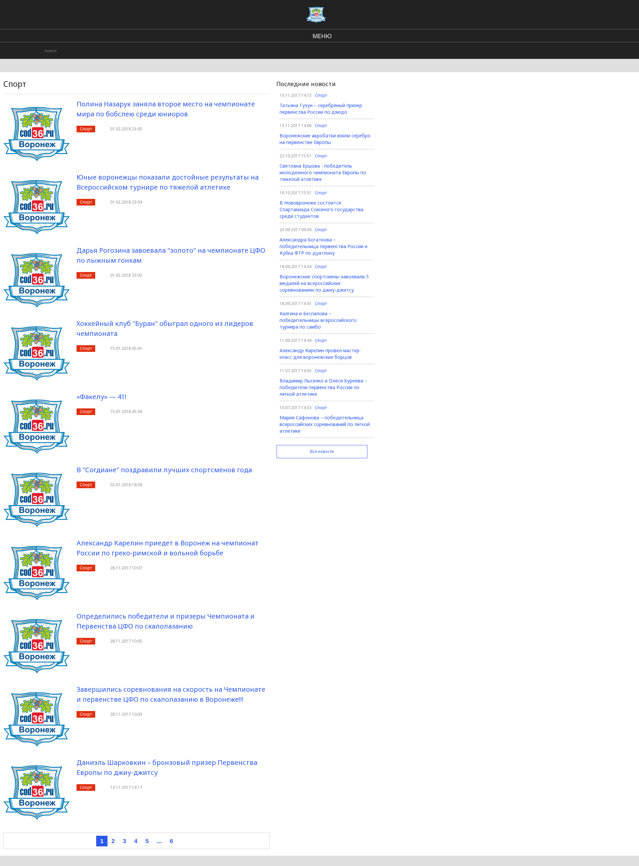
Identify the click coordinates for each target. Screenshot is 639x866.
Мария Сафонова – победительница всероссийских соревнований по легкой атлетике (325, 424)
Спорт (86, 129)
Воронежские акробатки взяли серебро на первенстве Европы (325, 138)
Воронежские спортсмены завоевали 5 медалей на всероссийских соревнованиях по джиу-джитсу (324, 283)
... (159, 841)
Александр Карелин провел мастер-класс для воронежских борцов (320, 353)
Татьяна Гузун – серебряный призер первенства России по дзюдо (321, 108)
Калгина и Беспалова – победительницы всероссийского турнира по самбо (318, 320)
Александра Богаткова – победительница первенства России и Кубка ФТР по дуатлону (323, 246)
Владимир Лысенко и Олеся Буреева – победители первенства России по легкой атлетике (323, 387)
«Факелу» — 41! (101, 396)
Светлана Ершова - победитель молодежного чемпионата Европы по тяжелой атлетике (323, 172)
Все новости (322, 451)
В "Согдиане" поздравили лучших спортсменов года (164, 469)
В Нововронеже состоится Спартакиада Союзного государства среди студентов (321, 209)
